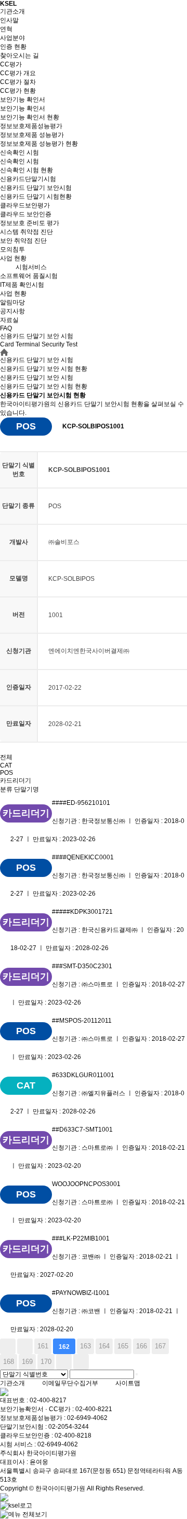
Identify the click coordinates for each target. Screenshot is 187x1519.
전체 (6, 757)
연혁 (6, 29)
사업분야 (12, 37)
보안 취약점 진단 (23, 240)
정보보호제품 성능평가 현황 (39, 143)
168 (8, 1361)
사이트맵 (127, 1383)
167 (160, 1346)
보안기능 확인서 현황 (29, 117)
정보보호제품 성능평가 (32, 134)
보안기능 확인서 (22, 99)
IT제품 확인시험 (22, 284)
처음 (8, 1346)
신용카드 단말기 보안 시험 (36, 377)
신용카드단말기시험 (28, 179)
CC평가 (11, 64)
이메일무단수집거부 (70, 1383)
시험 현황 (43, 386)
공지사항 (12, 311)
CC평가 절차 (18, 82)
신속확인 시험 (19, 152)
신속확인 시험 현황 (26, 170)
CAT (6, 765)
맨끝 (81, 1362)
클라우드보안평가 (25, 205)
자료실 (9, 320)
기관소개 (12, 11)
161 (42, 1346)
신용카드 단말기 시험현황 (36, 196)
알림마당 (12, 302)
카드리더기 (15, 780)
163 (85, 1346)
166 (141, 1346)
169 (27, 1361)
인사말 (9, 20)
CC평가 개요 (18, 73)
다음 (64, 1362)
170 (46, 1361)
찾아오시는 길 (19, 55)
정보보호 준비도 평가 (29, 223)
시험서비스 (31, 267)
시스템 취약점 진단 (26, 231)
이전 (25, 1346)
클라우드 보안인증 (25, 214)
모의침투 (12, 249)
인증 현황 (13, 46)
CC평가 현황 (18, 90)
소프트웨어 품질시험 (29, 276)
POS (6, 772)
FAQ (6, 328)
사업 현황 (13, 258)
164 (104, 1346)
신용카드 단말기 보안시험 (36, 187)
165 (122, 1346)
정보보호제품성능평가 (31, 126)
